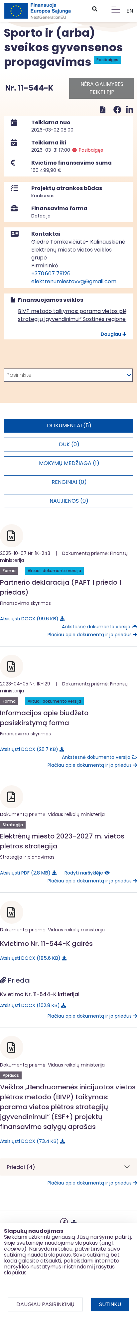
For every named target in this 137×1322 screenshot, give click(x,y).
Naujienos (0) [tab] (69, 501)
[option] (68, 375)
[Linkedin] (129, 109)
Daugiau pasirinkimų (45, 1304)
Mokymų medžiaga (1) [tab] (69, 463)
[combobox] (68, 375)
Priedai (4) (21, 1167)
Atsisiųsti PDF (24, 872)
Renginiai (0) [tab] (69, 482)
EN (129, 11)
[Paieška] (94, 9)
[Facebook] (118, 109)
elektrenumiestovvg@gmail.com (73, 281)
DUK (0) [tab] (69, 444)
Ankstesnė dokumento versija (97, 626)
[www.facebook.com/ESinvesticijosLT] (64, 1221)
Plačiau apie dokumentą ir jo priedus (90, 634)
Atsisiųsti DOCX (28, 618)
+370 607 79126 (50, 273)
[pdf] (102, 110)
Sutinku (110, 1304)
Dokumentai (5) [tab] (69, 425)
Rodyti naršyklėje (84, 873)
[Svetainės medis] (73, 1221)
